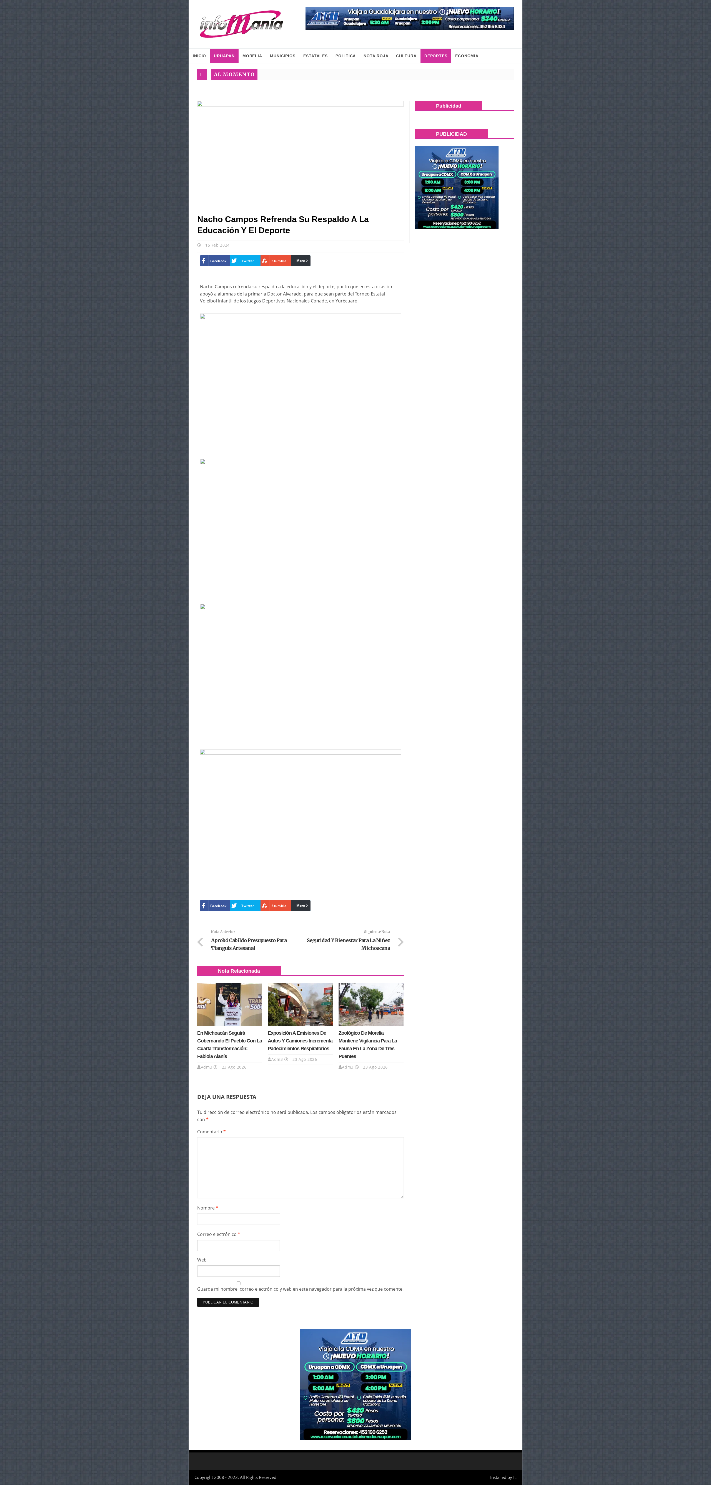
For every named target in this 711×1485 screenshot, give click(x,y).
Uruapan (224, 56)
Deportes (435, 56)
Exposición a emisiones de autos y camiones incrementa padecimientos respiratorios (300, 1040)
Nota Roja (376, 56)
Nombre (207, 1208)
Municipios (283, 56)
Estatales (315, 56)
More (300, 260)
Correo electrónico (218, 1234)
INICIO (199, 56)
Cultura (406, 56)
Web (202, 1260)
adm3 (206, 1067)
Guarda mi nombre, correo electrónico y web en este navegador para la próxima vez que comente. (300, 1289)
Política (346, 56)
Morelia (252, 56)
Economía (467, 56)
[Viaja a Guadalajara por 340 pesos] (410, 18)
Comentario (211, 1132)
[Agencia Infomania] (241, 24)
